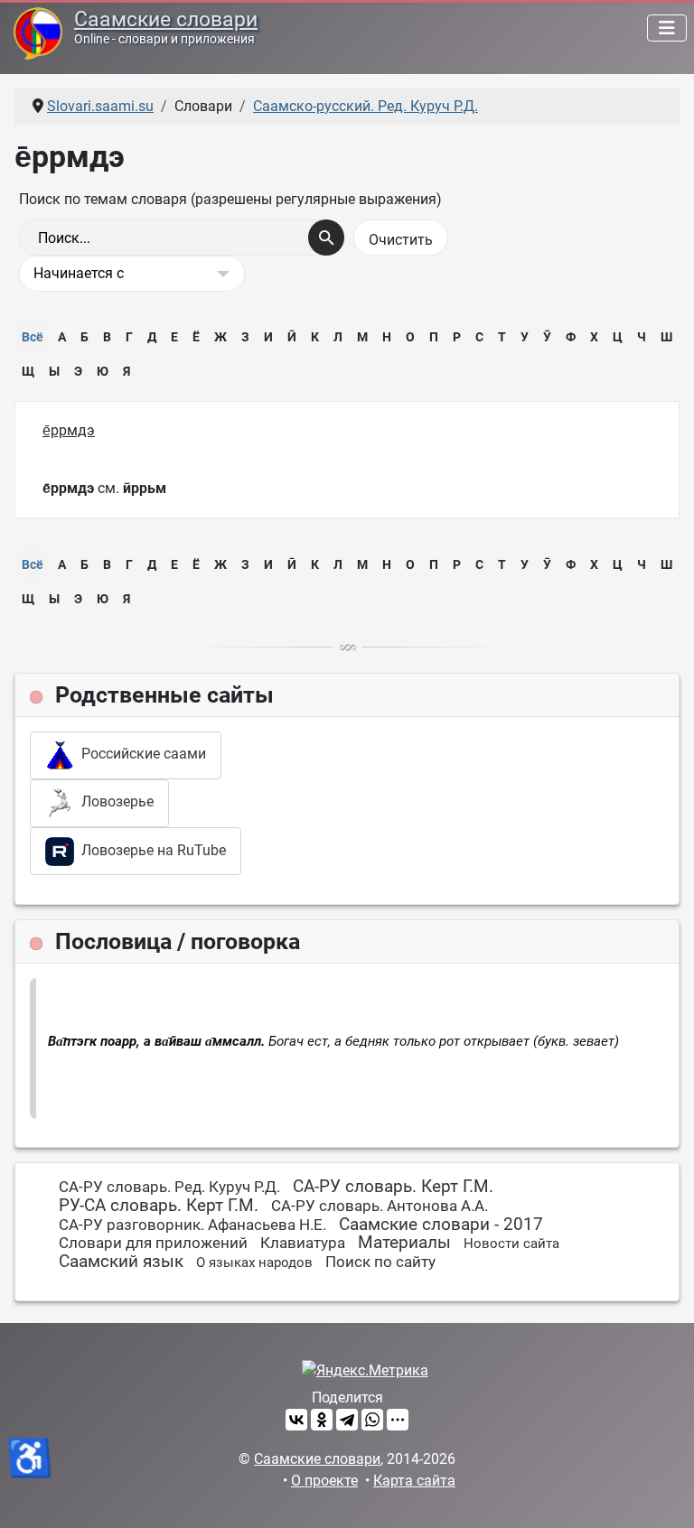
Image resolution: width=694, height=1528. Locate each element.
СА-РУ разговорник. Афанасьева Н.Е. (192, 1225)
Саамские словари (166, 19)
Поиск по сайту (380, 1262)
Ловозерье (114, 802)
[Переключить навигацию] (667, 28)
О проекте (324, 1480)
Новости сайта (511, 1243)
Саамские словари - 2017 (441, 1224)
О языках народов (254, 1262)
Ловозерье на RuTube (150, 850)
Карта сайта (414, 1480)
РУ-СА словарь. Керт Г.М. (158, 1205)
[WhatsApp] (372, 1419)
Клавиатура (302, 1243)
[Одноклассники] (322, 1419)
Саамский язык (121, 1261)
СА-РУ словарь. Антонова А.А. (379, 1206)
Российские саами (140, 754)
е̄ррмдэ (68, 430)
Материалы (404, 1242)
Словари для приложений (153, 1243)
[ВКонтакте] (296, 1419)
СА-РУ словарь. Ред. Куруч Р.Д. (169, 1187)
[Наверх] (662, 1495)
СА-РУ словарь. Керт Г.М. (393, 1186)
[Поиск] (326, 237)
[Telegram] (347, 1419)
